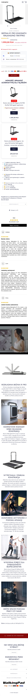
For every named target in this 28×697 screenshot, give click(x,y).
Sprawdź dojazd (5, 199)
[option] (14, 14)
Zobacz (14, 112)
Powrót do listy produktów (15, 635)
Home (11, 28)
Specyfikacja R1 (14, 204)
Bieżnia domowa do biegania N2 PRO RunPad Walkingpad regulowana (14, 104)
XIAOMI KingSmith (14, 30)
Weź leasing (14, 75)
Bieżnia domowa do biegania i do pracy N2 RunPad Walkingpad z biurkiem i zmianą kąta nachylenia (14, 143)
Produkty (15, 28)
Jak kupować (14, 669)
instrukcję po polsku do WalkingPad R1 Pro (12, 623)
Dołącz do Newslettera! (14, 677)
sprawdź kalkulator (14, 189)
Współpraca (14, 673)
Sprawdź (14, 652)
